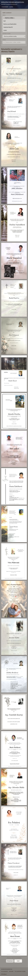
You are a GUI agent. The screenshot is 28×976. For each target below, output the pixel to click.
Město (4, 15)
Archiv (11, 7)
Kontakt (11, 971)
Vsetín (5, 30)
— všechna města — (9, 18)
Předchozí (10, 961)
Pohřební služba (6, 33)
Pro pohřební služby (20, 971)
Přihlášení (4, 974)
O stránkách (5, 7)
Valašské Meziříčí (8, 27)
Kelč (4, 21)
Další (18, 961)
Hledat (4, 39)
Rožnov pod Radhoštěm (9, 24)
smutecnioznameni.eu (12, 2)
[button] (14, 73)
